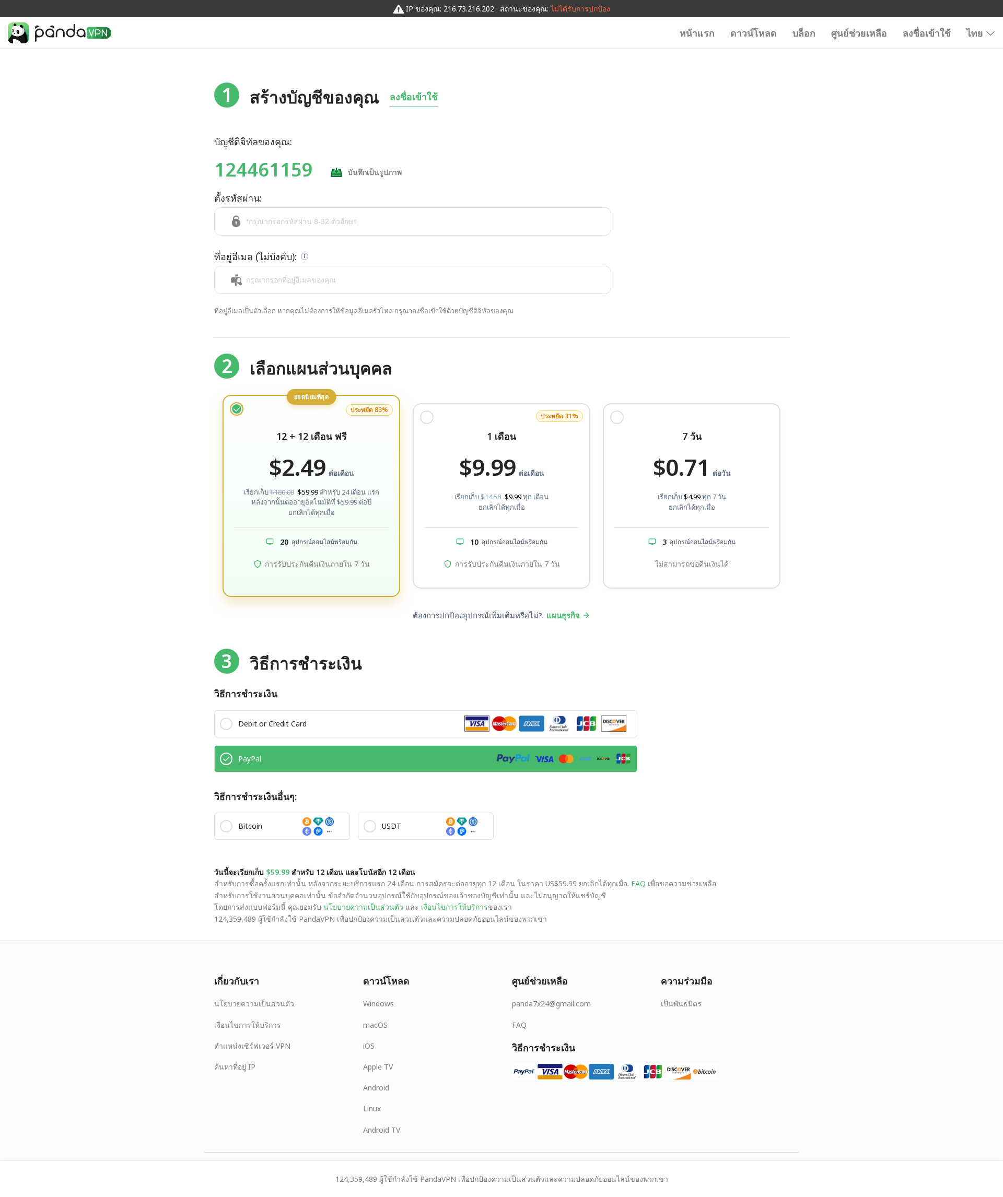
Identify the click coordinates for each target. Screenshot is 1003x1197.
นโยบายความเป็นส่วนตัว (363, 907)
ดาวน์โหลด (753, 33)
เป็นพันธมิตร (681, 1003)
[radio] (311, 496)
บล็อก (803, 33)
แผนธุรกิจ (563, 615)
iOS (369, 1046)
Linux (372, 1108)
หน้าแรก (697, 33)
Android (376, 1088)
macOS (375, 1025)
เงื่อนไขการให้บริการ (453, 907)
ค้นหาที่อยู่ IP (234, 1067)
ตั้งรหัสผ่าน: (238, 198)
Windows (378, 1003)
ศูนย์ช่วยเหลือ (859, 33)
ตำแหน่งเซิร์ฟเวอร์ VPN (252, 1046)
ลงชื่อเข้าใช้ (927, 33)
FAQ (638, 883)
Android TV (381, 1130)
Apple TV (378, 1067)
